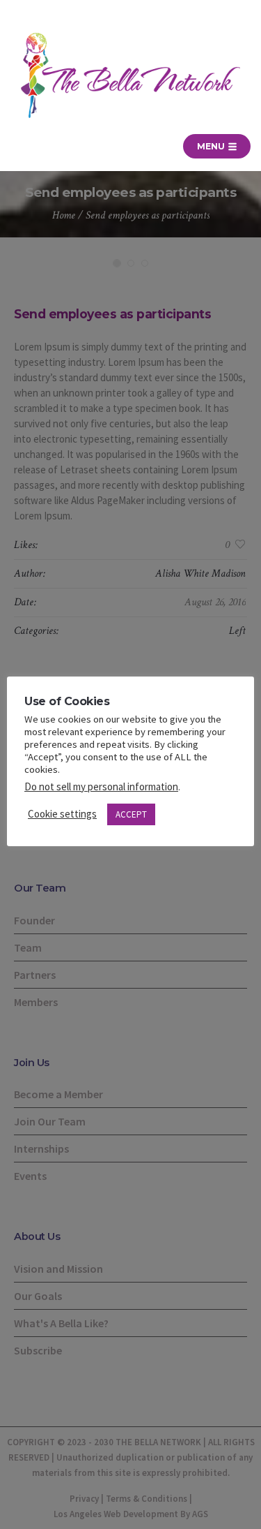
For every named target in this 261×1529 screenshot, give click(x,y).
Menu (212, 146)
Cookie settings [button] (62, 813)
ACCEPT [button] (131, 814)
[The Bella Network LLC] (130, 75)
